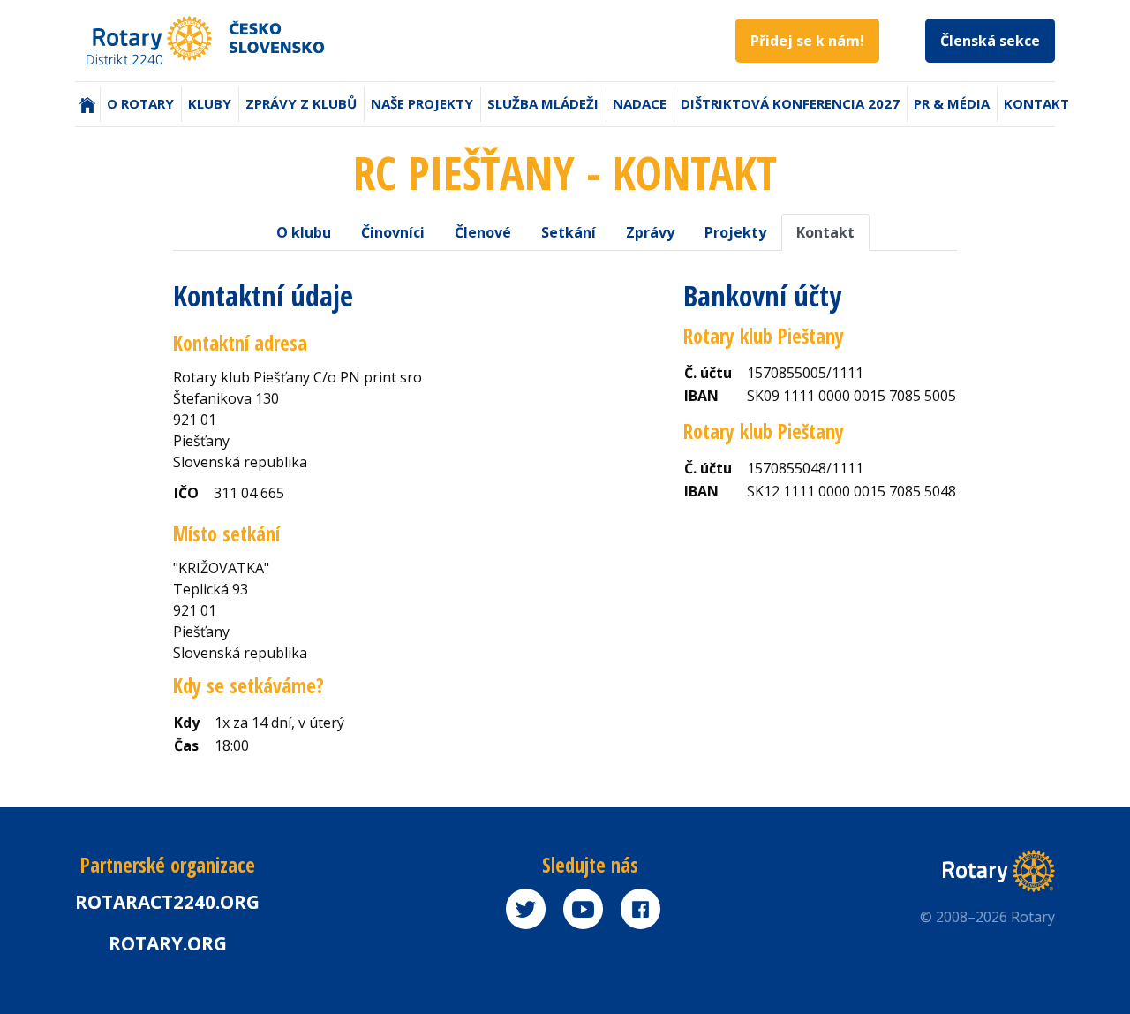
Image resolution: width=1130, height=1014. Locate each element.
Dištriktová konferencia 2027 (790, 103)
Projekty (735, 232)
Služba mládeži (543, 103)
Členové (483, 232)
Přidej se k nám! (807, 40)
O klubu (303, 232)
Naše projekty (422, 103)
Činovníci (393, 232)
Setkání (568, 232)
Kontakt (1036, 103)
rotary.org (168, 943)
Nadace (640, 103)
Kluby (209, 103)
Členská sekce (990, 40)
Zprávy (650, 232)
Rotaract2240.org (167, 901)
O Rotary (140, 103)
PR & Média (952, 103)
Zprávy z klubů (301, 103)
